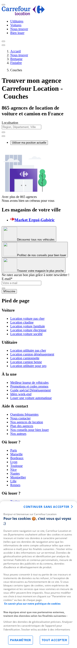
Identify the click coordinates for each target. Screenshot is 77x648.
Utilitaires (16, 21)
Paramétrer (20, 640)
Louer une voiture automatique (31, 398)
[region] (38, 574)
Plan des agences (21, 426)
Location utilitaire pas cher (28, 350)
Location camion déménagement (32, 354)
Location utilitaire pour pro (28, 366)
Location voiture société (26, 334)
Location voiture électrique (28, 330)
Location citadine (22, 322)
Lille (13, 481)
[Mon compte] (3, 41)
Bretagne (16, 59)
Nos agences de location (26, 422)
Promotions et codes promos (29, 386)
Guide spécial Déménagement (30, 390)
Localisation (10, 123)
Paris (13, 450)
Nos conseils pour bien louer (29, 430)
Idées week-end (20, 394)
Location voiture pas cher (27, 318)
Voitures (15, 25)
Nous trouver (19, 29)
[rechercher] (3, 136)
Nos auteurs (18, 433)
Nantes (15, 473)
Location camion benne (26, 362)
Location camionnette (24, 358)
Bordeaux (17, 458)
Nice (13, 469)
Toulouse (16, 466)
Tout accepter (54, 640)
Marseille (16, 454)
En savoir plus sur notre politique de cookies (32, 603)
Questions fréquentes (24, 414)
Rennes (15, 485)
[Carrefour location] (23, 14)
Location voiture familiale (27, 326)
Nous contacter (20, 418)
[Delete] (3, 132)
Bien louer (17, 33)
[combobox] (38, 129)
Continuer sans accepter (46, 507)
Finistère (16, 63)
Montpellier (18, 477)
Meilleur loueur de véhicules (29, 382)
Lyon (13, 462)
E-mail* (7, 279)
